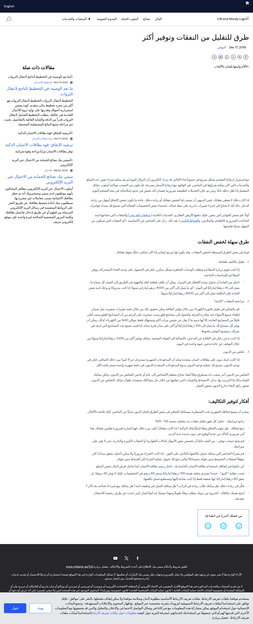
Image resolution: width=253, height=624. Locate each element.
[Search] (8, 18)
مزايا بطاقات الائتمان (42, 138)
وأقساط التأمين (190, 220)
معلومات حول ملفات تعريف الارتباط (114, 613)
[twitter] (239, 56)
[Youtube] (115, 558)
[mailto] (220, 56)
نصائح (146, 19)
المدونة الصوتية (107, 19)
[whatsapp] (227, 56)
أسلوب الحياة (129, 19)
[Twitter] (126, 558)
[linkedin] (233, 56)
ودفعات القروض (139, 215)
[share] (214, 56)
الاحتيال (48, 170)
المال (158, 19)
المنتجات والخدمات (74, 19)
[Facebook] (137, 558)
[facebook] (246, 56)
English (9, 6)
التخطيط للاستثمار (43, 82)
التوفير (221, 47)
